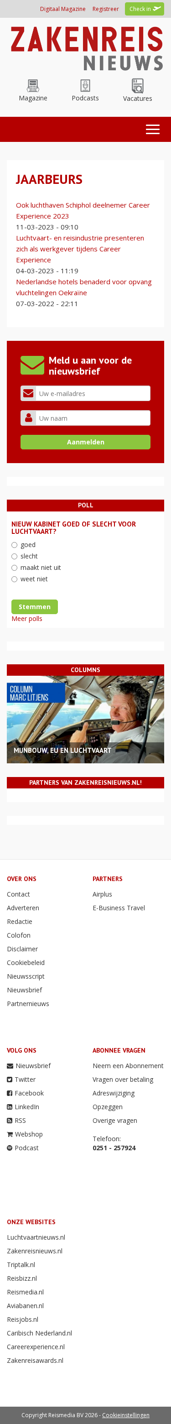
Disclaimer (22, 948)
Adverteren (23, 907)
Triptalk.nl (21, 1264)
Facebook (29, 1093)
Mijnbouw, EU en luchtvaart (63, 750)
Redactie (19, 921)
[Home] (85, 47)
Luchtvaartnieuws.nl (36, 1237)
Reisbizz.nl (22, 1278)
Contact (18, 894)
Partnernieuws (28, 1003)
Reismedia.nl (25, 1292)
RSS (20, 1120)
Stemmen (35, 606)
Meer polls (26, 618)
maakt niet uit (41, 567)
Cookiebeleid (26, 962)
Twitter (25, 1079)
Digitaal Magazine (63, 9)
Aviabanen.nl (25, 1305)
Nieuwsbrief (24, 990)
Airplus (102, 894)
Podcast (27, 1147)
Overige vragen (115, 1120)
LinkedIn (27, 1106)
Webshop (29, 1134)
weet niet (34, 578)
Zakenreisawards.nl (35, 1360)
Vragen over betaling (123, 1079)
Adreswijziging (114, 1093)
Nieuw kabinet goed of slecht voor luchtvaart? (73, 528)
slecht (29, 556)
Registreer (106, 9)
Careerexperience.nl (36, 1346)
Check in (140, 9)
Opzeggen (108, 1106)
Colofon (19, 935)
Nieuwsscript (26, 976)
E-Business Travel (119, 907)
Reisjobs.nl (22, 1319)
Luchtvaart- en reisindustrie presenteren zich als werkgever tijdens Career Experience (80, 248)
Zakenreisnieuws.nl (34, 1251)
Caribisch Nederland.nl (39, 1333)
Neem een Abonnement (128, 1065)
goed (28, 544)
